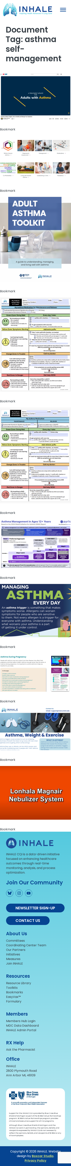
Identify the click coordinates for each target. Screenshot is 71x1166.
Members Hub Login (20, 1021)
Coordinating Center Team (26, 945)
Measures (13, 959)
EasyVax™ (13, 997)
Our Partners (15, 950)
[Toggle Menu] (63, 9)
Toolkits (12, 988)
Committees (15, 940)
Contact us (28, 920)
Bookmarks (14, 992)
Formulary (13, 1001)
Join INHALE (14, 963)
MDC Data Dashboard (22, 1025)
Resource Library (18, 983)
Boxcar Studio (43, 1156)
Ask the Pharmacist (20, 1049)
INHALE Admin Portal (21, 1030)
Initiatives (13, 954)
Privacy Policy (35, 1160)
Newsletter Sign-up (35, 908)
